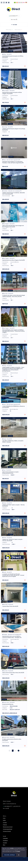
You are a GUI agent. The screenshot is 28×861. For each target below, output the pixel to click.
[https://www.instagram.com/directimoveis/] (1, 2)
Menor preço (18, 29)
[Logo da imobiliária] (14, 793)
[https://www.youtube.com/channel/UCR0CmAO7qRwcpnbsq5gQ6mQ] (6, 2)
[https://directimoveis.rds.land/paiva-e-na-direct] (9, 2)
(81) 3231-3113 (17, 806)
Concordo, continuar (9, 854)
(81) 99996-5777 (14, 16)
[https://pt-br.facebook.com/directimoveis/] (4, 2)
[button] (9, 750)
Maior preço (9, 29)
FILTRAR (15, 24)
